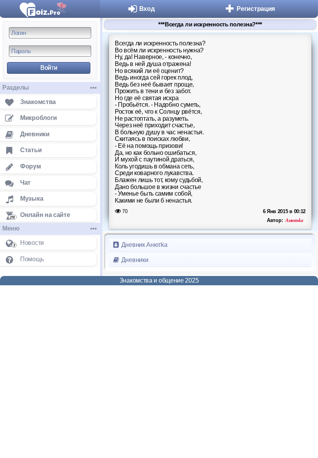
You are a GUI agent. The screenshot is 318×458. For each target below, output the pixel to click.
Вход (147, 8)
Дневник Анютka (144, 244)
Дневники (134, 260)
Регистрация (256, 8)
